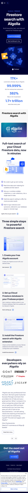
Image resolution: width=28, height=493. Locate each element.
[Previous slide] (12, 438)
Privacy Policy (4, 483)
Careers (7, 465)
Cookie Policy (19, 481)
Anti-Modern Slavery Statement (14, 469)
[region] (14, 482)
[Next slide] (15, 438)
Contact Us (13, 465)
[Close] (26, 473)
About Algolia (19, 465)
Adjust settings (14, 489)
